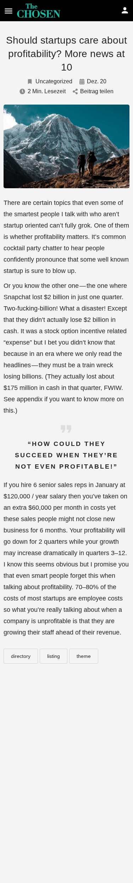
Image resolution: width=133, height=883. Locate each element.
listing (53, 656)
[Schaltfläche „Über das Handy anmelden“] (124, 10)
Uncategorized (53, 81)
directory (21, 656)
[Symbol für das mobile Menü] (8, 11)
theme (84, 656)
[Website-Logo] (39, 11)
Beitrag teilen (96, 91)
